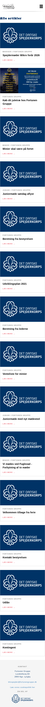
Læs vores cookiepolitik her (22, 687)
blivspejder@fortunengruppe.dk (22, 682)
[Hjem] (8, 6)
